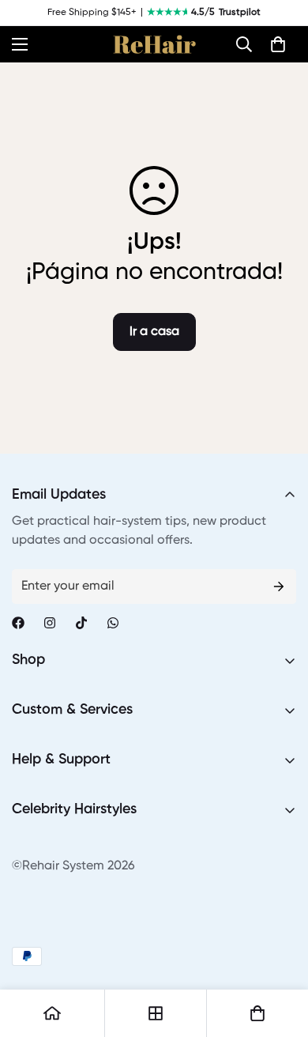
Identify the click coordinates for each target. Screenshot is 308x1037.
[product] (52, 1013)
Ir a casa (154, 332)
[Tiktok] (81, 623)
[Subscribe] (278, 586)
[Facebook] (18, 623)
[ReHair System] (154, 44)
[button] (244, 44)
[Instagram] (49, 623)
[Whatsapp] (113, 623)
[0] (278, 44)
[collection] (155, 1013)
